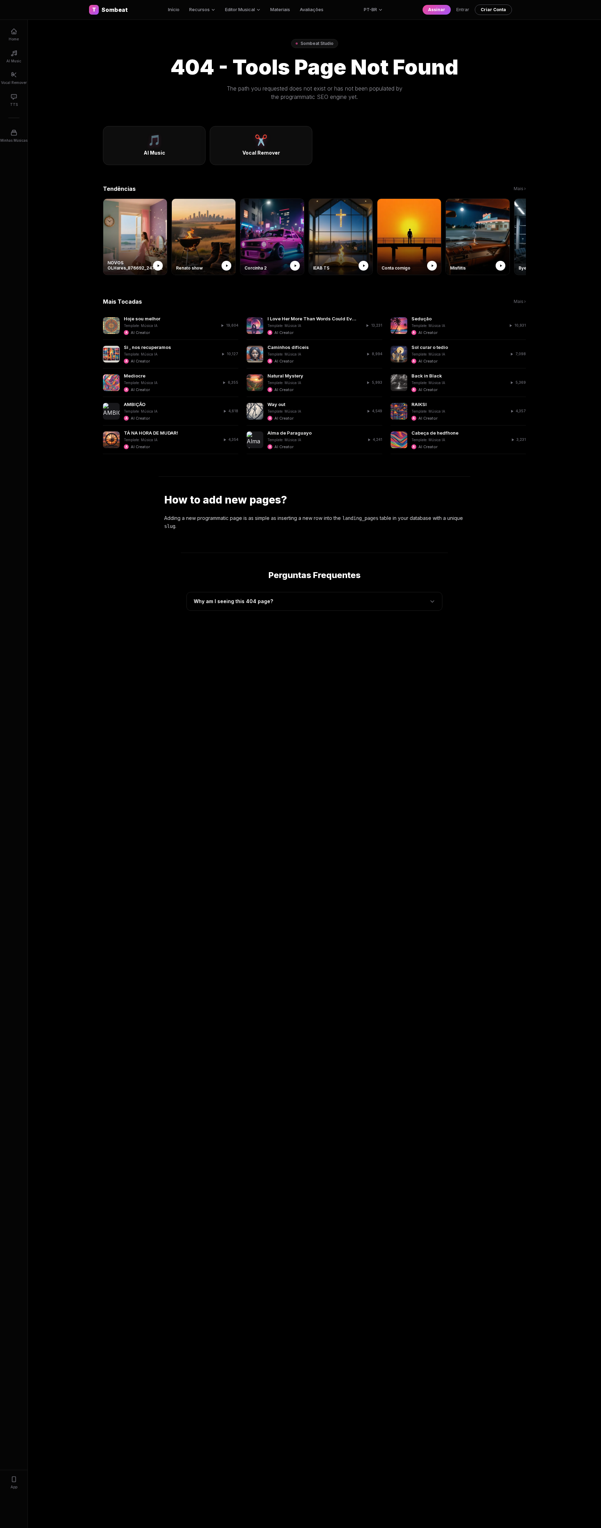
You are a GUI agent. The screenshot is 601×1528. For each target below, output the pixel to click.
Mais (520, 188)
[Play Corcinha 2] (295, 266)
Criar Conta (493, 9)
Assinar (436, 9)
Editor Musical (240, 9)
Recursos (199, 9)
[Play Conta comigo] (432, 266)
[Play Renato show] (226, 266)
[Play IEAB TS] (363, 266)
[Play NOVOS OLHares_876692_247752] (158, 266)
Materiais (280, 9)
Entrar (462, 9)
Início (173, 9)
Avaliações (311, 9)
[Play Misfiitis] (500, 266)
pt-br (370, 9)
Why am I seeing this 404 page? (233, 601)
